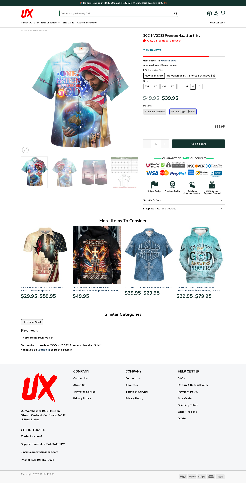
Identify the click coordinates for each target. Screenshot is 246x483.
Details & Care (152, 200)
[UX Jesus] (37, 13)
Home (24, 30)
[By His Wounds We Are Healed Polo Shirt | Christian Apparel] (45, 255)
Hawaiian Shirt (39, 30)
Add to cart (198, 144)
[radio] (154, 75)
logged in (44, 350)
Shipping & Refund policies (159, 208)
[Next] (131, 95)
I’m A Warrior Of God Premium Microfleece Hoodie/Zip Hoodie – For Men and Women (97, 289)
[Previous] (27, 95)
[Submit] (176, 14)
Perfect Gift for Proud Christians (39, 22)
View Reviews (152, 50)
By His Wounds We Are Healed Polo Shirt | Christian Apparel (42, 289)
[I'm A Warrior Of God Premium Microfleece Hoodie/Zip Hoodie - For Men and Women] (97, 255)
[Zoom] (25, 150)
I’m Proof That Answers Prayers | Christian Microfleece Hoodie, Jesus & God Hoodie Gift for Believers (198, 289)
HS (145, 70)
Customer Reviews (87, 22)
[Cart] (223, 13)
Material (148, 105)
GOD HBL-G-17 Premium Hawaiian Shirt (148, 287)
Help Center (216, 22)
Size (145, 81)
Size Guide (68, 22)
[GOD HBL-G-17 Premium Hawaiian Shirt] (149, 255)
